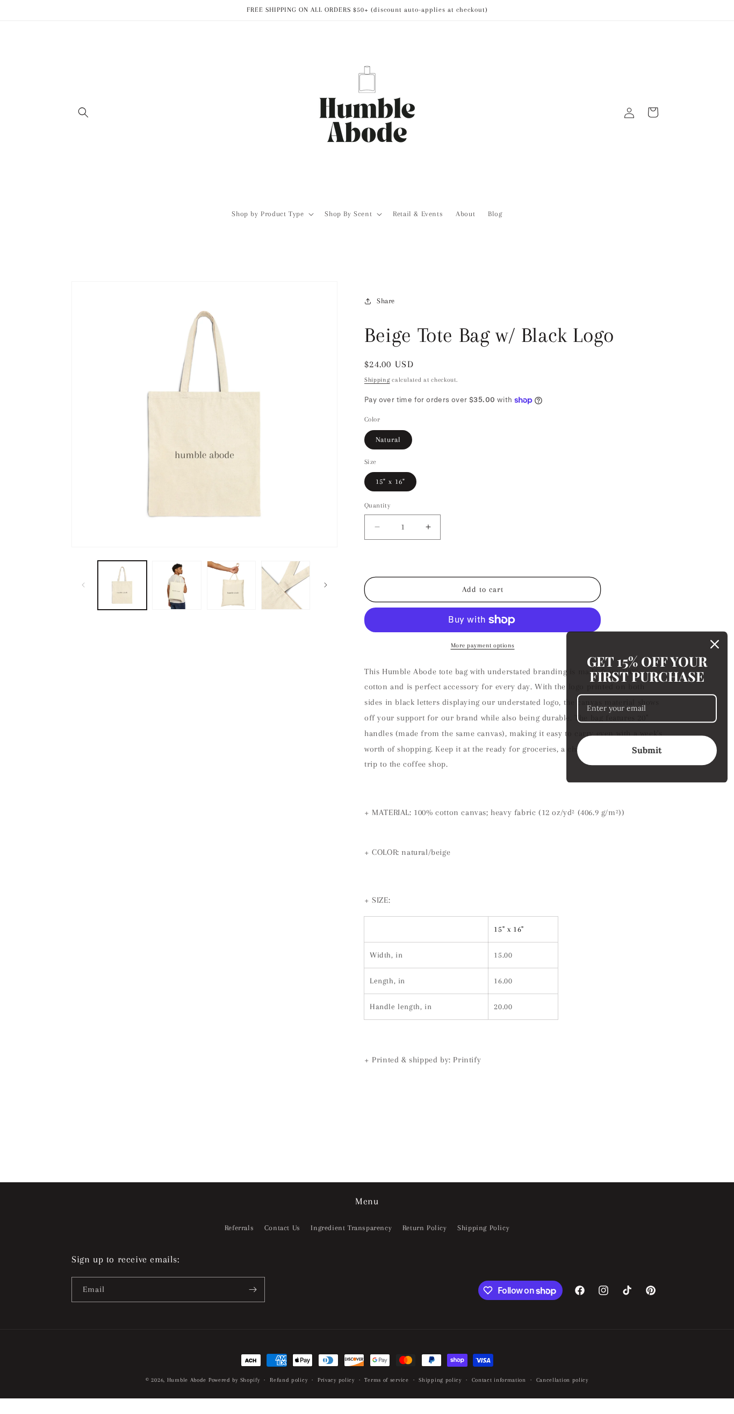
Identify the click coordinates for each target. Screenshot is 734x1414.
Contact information (499, 1379)
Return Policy (424, 1228)
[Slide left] (83, 585)
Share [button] (386, 301)
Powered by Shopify (234, 1379)
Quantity (377, 505)
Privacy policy (336, 1379)
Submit (647, 750)
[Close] (715, 644)
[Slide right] (325, 585)
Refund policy (288, 1379)
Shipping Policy (483, 1228)
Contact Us (282, 1228)
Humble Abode (186, 1379)
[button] (83, 112)
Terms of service (386, 1379)
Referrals (239, 1228)
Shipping (377, 379)
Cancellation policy (562, 1379)
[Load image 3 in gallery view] (231, 585)
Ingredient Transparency (351, 1228)
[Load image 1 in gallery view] (122, 585)
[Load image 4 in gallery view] (285, 585)
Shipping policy (440, 1379)
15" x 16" (390, 481)
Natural (388, 439)
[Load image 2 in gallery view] (176, 585)
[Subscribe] (252, 1289)
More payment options (483, 645)
